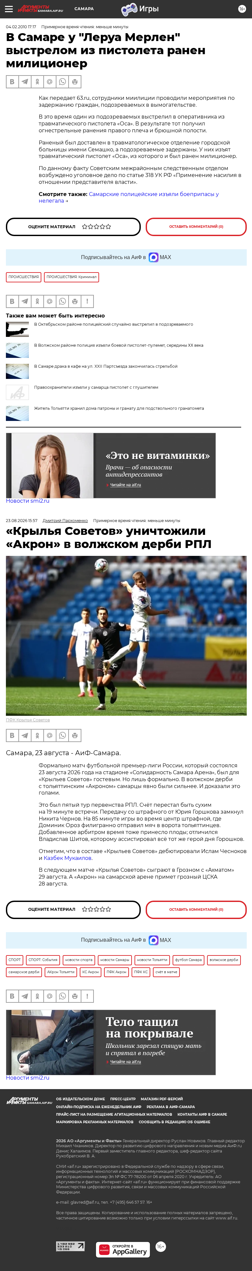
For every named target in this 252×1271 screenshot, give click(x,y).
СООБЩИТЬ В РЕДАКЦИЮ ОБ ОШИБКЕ (174, 1122)
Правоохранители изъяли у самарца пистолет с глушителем (96, 387)
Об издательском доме (80, 1099)
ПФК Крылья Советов (28, 719)
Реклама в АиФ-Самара (171, 1107)
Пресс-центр (123, 1099)
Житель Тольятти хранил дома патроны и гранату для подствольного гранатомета (119, 408)
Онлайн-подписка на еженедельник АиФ (98, 1107)
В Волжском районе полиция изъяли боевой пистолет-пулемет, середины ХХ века (118, 345)
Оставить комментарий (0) (196, 227)
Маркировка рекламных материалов (95, 1122)
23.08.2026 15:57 (21, 520)
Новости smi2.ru (28, 501)
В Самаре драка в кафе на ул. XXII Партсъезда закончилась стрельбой (106, 366)
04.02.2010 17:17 (21, 26)
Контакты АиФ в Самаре (202, 1114)
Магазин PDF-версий (162, 1099)
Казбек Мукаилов (68, 858)
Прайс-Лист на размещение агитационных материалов (114, 1114)
